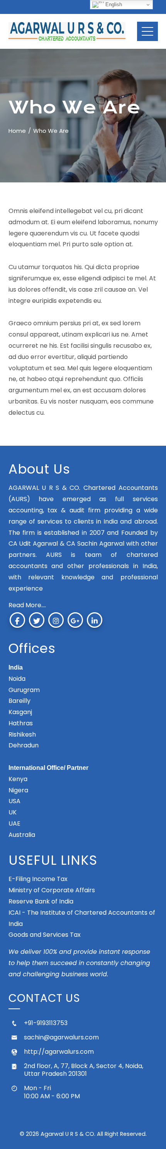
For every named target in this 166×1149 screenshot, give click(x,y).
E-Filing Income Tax (38, 878)
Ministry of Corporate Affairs (51, 890)
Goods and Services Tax (44, 934)
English (113, 4)
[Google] (75, 620)
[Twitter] (36, 620)
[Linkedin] (94, 620)
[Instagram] (56, 620)
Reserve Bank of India (40, 901)
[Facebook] (17, 620)
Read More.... (27, 605)
